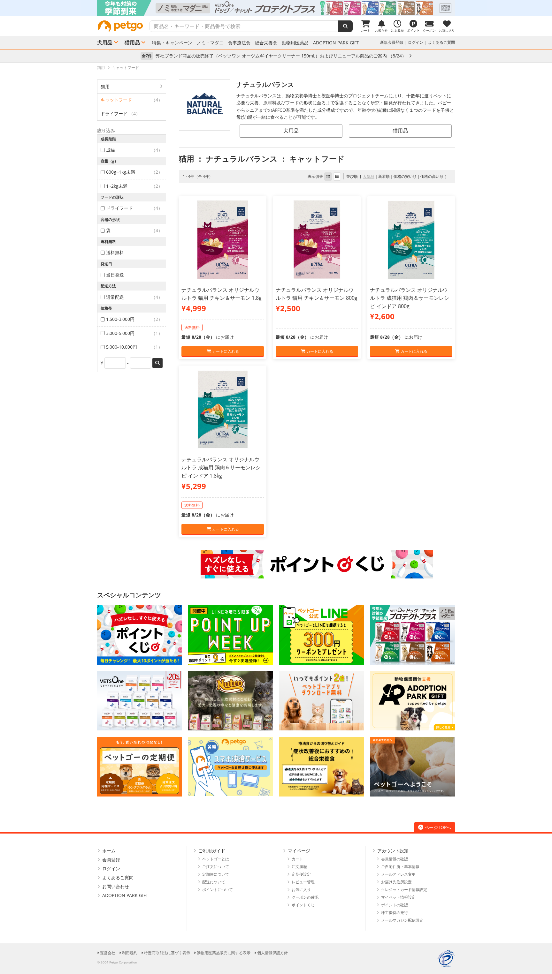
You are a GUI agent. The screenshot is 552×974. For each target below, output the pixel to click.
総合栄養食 (266, 43)
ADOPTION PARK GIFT (336, 43)
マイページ (299, 851)
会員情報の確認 (394, 859)
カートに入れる (225, 351)
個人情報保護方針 (272, 952)
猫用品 (132, 42)
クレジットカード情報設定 (404, 889)
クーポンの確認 (305, 897)
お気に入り (301, 889)
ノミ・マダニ (210, 43)
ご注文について (215, 866)
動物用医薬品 (295, 43)
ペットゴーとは (215, 859)
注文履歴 (299, 866)
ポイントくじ (303, 905)
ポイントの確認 (394, 905)
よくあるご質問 (441, 42)
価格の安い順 (405, 176)
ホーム (109, 851)
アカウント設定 (393, 851)
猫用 (105, 86)
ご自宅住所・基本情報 (400, 866)
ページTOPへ (438, 827)
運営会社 (107, 952)
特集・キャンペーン (172, 43)
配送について (213, 882)
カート (297, 859)
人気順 (368, 176)
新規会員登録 (391, 42)
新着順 (384, 176)
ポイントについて (217, 889)
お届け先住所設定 (396, 882)
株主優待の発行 (394, 912)
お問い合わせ (115, 886)
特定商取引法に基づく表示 (167, 952)
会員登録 (111, 860)
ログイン (415, 42)
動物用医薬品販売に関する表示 (223, 952)
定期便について (215, 874)
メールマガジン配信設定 (402, 920)
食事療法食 (239, 43)
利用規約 (129, 952)
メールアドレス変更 (398, 874)
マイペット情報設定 (398, 897)
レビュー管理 (303, 882)
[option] (276, 8)
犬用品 (104, 42)
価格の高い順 (431, 176)
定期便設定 (301, 874)
